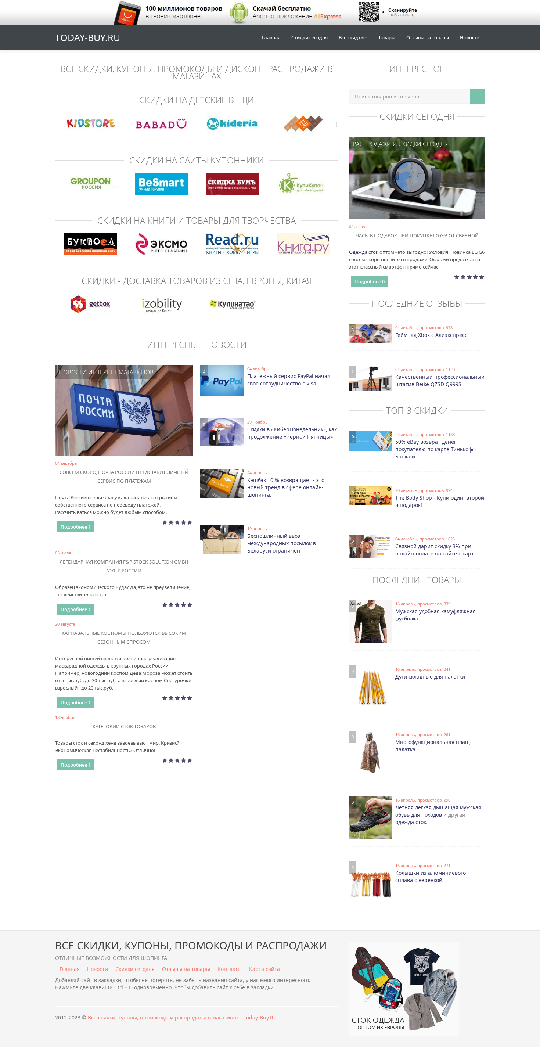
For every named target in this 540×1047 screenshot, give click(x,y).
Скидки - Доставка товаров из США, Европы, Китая (197, 280)
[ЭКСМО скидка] (161, 244)
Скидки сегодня (309, 37)
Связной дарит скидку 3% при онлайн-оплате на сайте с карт (434, 550)
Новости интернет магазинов (106, 372)
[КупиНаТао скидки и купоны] (232, 304)
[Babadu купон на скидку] (161, 123)
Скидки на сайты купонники (196, 160)
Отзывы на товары (427, 37)
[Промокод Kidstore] (90, 123)
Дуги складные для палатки (430, 676)
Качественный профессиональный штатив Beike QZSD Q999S (440, 380)
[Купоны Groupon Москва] (90, 184)
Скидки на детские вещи (196, 100)
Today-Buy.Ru (87, 37)
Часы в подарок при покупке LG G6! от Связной (417, 235)
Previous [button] (58, 123)
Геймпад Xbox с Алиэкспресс (431, 334)
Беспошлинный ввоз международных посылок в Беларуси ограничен (281, 543)
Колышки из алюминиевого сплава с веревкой (430, 876)
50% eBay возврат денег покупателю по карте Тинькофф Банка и (435, 449)
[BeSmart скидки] (161, 184)
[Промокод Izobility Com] (161, 304)
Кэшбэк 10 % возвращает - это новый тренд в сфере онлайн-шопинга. (285, 487)
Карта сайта (264, 968)
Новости (469, 37)
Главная (271, 37)
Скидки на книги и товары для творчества (196, 220)
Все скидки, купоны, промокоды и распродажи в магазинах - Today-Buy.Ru (182, 1017)
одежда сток (410, 821)
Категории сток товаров (124, 726)
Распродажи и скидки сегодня (401, 144)
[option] (90, 123)
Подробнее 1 (76, 527)
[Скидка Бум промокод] (232, 184)
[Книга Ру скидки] (303, 244)
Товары (386, 37)
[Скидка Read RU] (232, 244)
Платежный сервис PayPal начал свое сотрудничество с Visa (288, 380)
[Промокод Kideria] (232, 123)
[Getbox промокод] (90, 304)
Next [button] (334, 123)
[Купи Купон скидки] (303, 184)
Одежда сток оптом (371, 252)
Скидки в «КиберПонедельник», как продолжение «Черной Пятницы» (292, 433)
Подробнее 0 (369, 281)
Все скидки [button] (351, 37)
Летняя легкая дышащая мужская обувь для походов (438, 811)
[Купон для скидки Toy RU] (303, 123)
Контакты (229, 968)
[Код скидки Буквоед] (90, 244)
